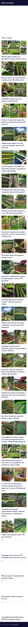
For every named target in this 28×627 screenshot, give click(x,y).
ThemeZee (16, 624)
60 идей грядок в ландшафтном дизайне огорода (13, 577)
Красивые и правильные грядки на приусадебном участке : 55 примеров (13, 278)
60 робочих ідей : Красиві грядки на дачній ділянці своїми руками (13, 191)
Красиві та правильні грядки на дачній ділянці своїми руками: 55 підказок (13, 122)
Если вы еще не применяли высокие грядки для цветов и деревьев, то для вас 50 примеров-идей (14, 487)
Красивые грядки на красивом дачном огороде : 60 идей (12, 417)
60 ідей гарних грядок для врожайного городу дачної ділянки (14, 58)
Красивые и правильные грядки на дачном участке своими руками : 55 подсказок (14, 234)
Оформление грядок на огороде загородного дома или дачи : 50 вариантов (13, 325)
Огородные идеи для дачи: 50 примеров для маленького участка (14, 556)
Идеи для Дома (8, 3)
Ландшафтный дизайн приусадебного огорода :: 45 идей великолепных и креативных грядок (13, 512)
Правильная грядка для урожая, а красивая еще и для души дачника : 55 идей (14, 395)
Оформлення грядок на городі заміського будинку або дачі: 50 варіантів (13, 145)
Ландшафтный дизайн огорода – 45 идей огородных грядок (13, 618)
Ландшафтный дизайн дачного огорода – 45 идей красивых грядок (13, 301)
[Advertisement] (14, 20)
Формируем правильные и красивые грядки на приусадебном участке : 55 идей (14, 348)
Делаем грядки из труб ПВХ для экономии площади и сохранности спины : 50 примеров (14, 168)
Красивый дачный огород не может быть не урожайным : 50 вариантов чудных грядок (13, 462)
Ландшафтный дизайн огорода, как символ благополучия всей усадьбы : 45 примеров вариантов (13, 439)
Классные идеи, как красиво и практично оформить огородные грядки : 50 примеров (13, 371)
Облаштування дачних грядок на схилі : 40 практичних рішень (13, 212)
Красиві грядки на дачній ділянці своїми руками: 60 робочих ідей (13, 79)
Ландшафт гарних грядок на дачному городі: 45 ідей (12, 100)
